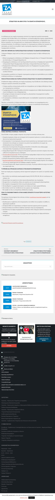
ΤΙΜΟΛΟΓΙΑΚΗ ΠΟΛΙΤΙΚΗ (7, 390)
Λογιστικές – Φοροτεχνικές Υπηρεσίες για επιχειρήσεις (14, 400)
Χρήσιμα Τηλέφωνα (6, 473)
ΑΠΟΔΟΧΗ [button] (31, 497)
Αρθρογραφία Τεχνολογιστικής (8, 479)
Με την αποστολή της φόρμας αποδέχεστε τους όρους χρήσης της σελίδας (8, 341)
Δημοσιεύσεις (4, 488)
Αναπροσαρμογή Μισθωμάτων (19, 286)
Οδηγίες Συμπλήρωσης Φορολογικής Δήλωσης (12, 464)
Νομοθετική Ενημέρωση (29, 305)
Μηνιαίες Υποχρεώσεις (17, 292)
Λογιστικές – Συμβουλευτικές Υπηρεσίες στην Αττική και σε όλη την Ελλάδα (18, 420)
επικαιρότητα (28, 241)
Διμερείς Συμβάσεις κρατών (8, 457)
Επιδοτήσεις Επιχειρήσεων (7, 433)
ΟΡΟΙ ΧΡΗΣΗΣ (5, 372)
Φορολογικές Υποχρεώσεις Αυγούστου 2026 (22, 294)
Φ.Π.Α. (2, 455)
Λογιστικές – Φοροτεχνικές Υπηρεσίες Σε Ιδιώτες (12, 409)
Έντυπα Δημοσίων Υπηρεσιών (8, 466)
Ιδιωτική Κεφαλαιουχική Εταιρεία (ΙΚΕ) (13, 160)
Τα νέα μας (4, 486)
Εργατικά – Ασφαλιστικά (7, 451)
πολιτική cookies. (24, 497)
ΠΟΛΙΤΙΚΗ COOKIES (6, 377)
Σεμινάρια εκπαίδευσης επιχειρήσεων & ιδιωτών (12, 431)
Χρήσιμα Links (4, 471)
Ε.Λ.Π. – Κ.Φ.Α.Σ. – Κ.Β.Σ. (7, 453)
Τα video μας (4, 491)
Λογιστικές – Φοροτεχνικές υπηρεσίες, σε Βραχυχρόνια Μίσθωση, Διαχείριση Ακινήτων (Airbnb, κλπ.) (24, 405)
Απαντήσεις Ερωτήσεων (7, 482)
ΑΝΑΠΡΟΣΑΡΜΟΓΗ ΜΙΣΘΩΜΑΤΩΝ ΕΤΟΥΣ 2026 (24, 288)
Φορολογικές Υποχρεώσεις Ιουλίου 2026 (21, 301)
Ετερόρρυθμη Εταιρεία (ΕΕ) (10, 154)
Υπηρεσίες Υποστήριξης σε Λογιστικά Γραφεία (12, 435)
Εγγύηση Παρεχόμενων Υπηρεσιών (9, 416)
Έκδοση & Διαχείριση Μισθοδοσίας (9, 407)
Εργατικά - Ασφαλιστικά (17, 305)
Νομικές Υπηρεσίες (5, 438)
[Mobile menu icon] (53, 9)
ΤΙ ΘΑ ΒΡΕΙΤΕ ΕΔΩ (6, 382)
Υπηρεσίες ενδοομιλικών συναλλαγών (10, 440)
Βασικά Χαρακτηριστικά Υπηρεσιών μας (10, 418)
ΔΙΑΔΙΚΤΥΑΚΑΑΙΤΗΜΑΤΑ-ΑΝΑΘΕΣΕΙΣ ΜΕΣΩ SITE (13, 384)
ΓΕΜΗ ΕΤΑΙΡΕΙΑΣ (5, 379)
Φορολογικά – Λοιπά (6, 448)
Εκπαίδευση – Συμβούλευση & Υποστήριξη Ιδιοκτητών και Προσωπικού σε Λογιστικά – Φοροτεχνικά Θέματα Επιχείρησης (26, 428)
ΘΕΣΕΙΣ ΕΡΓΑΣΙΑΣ (5, 387)
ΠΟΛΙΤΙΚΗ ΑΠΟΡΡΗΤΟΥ (7, 374)
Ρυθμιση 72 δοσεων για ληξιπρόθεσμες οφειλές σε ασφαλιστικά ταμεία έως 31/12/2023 (29, 308)
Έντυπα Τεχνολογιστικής (7, 468)
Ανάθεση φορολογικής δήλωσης (8, 414)
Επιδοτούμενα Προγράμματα (9, 30)
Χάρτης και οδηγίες (8, 369)
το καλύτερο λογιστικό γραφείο (38, 197)
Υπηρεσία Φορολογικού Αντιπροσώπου (10, 411)
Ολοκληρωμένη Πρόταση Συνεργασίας (10, 403)
